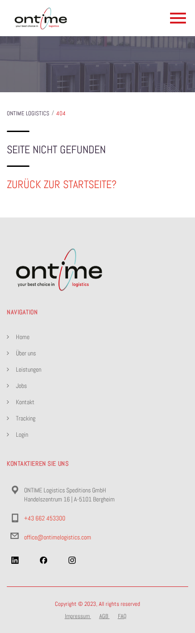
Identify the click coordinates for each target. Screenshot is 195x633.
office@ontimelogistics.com (57, 537)
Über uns (26, 353)
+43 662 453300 (44, 518)
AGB (104, 616)
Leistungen (28, 369)
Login (22, 434)
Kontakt (25, 402)
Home (22, 337)
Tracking (25, 418)
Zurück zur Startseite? (62, 184)
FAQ (122, 616)
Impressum (78, 616)
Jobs (21, 386)
